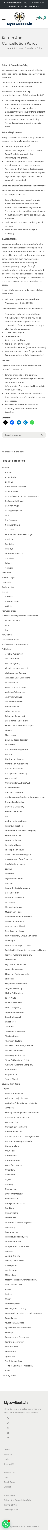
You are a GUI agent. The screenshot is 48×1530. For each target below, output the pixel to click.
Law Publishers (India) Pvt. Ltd (18, 859)
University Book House (15, 1055)
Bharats (8, 730)
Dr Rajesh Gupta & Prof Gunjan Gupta (22, 496)
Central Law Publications (16, 763)
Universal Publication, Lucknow (19, 1045)
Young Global (11, 1079)
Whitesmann (11, 1069)
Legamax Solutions (14, 878)
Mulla (7, 515)
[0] (37, 18)
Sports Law (10, 1356)
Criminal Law (11, 1155)
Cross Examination (13, 1165)
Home (8, 48)
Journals (9, 1251)
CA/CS (5, 591)
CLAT (7, 625)
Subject (5, 1088)
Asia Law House (12, 706)
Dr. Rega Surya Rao (14, 510)
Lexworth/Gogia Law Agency (18, 888)
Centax (8, 754)
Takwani (9, 568)
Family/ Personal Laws (15, 1203)
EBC (7, 816)
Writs (7, 1370)
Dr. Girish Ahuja (12, 505)
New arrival (7, 634)
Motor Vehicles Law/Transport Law (21, 1279)
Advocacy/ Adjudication (16, 1098)
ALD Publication (12, 658)
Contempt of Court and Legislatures (22, 1136)
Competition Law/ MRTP (16, 1127)
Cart (6, 1477)
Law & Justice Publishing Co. (18, 854)
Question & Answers (14, 1322)
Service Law (10, 1351)
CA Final (9, 596)
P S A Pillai (9, 529)
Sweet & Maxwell (13, 1017)
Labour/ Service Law (14, 1260)
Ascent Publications (14, 701)
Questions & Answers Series (18, 1327)
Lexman (9, 883)
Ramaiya (9, 548)
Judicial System (12, 1256)
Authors (5, 467)
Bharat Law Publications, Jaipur (19, 725)
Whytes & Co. (11, 1074)
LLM (6, 630)
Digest (8, 1179)
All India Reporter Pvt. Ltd (16, 668)
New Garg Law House (14, 931)
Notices (8, 1294)
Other (8, 1299)
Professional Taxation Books (15, 644)
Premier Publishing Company (18, 955)
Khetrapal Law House (14, 849)
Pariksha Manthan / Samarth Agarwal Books (25, 950)
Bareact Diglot (8, 577)
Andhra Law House (13, 697)
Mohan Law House (13, 907)
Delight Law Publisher (15, 802)
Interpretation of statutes (17, 1246)
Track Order (9, 1482)
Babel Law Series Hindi (15, 716)
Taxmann (9, 1026)
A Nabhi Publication (14, 654)
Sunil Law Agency (13, 1007)
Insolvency (10, 1227)
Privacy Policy (10, 1495)
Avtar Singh (10, 477)
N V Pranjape (11, 520)
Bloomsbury (10, 735)
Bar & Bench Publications (16, 720)
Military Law (10, 1275)
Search (42, 435)
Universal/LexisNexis (14, 1050)
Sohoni (8, 563)
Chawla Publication (14, 768)
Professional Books (10, 639)
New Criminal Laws (13, 1284)
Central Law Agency (14, 759)
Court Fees (10, 1150)
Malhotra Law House (14, 897)
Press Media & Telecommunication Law (23, 1313)
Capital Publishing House (16, 749)
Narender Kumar (12, 525)
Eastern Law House (13, 811)
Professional (10, 959)
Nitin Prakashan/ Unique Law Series (21, 935)
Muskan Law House (14, 912)
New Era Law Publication (16, 926)
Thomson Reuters (13, 1041)
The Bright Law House (15, 1031)
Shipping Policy (11, 1509)
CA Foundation (12, 601)
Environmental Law (14, 1193)
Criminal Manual (12, 1160)
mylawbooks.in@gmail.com (26, 299)
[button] (6, 1524)
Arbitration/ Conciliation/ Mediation (21, 1103)
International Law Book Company (20, 830)
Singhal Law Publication (16, 983)
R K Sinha (9, 539)
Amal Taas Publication (15, 687)
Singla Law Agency (13, 988)
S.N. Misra (9, 558)
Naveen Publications (14, 921)
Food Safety (10, 1208)
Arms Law (9, 1107)
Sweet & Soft (11, 1021)
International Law (13, 1241)
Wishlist (7, 1487)
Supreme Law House (14, 1012)
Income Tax (10, 1217)
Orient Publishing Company (18, 945)
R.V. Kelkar (9, 544)
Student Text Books (11, 1084)
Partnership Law (12, 1303)
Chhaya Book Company (16, 773)
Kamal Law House (13, 835)
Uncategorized (9, 1375)
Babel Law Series (12, 711)
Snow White (10, 998)
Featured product (10, 611)
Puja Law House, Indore (15, 964)
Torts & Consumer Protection (19, 1365)
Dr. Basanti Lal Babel (14, 501)
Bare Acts (6, 572)
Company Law (12, 1122)
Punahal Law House (14, 969)
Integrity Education (14, 826)
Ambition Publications (15, 692)
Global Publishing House (16, 821)
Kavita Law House (13, 845)
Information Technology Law (18, 1222)
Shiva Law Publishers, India (17, 974)
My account (9, 1472)
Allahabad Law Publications (17, 677)
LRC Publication (12, 892)
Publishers (6, 649)
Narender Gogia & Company (18, 916)
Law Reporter (11, 1265)
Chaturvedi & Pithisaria (15, 486)
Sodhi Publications (13, 1002)
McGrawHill (10, 902)
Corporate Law (12, 1146)
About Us (8, 1454)
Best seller (6, 582)
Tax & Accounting (13, 1361)
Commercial (11, 778)
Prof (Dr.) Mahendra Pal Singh (19, 534)
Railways (9, 1332)
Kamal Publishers (13, 840)
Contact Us (9, 1464)
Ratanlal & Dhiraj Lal (14, 553)
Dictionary (10, 1174)
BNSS (9, 1289)
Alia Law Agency (12, 663)
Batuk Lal (9, 482)
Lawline (8, 869)
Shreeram (9, 978)
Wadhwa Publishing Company (19, 1064)
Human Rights (11, 1213)
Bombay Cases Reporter (16, 740)
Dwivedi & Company (14, 806)
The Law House (12, 1036)
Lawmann (9, 873)
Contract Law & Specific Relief (19, 1141)
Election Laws (11, 1189)
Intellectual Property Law (16, 1236)
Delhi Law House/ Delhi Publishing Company (25, 797)
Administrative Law (14, 1093)
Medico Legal (11, 1270)
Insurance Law (11, 1232)
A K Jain (8, 472)
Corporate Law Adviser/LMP (17, 783)
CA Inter (9, 606)
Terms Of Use (10, 1505)
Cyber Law (10, 1170)
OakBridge (10, 940)
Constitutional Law (13, 1131)
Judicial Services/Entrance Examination (20, 615)
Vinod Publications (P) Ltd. (17, 1060)
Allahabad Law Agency (15, 673)
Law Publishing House (15, 864)
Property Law (11, 1318)
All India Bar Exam (13, 620)
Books (6, 1459)
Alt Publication (11, 682)
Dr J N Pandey (11, 491)
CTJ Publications (13, 787)
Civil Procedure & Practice (17, 1117)
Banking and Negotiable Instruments (22, 1112)
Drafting (9, 1184)
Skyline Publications (14, 993)
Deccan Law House (14, 792)
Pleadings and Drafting (15, 1308)
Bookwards (10, 744)
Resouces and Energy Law (17, 1337)
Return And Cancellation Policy (18, 1500)
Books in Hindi (8, 587)
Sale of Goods (11, 1346)
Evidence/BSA (11, 1198)
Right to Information (14, 1342)
